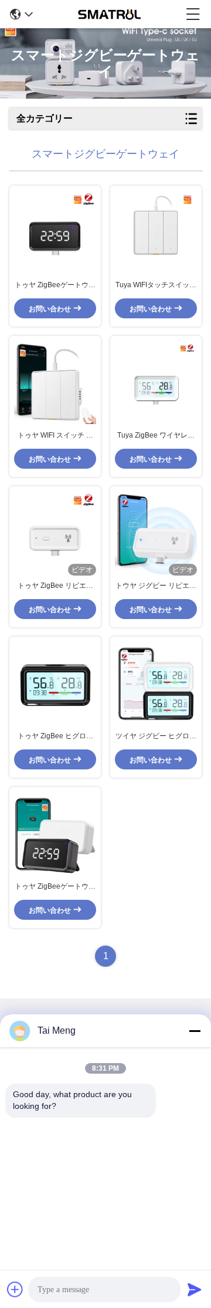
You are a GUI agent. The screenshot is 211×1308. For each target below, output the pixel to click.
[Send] (194, 1289)
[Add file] (15, 1289)
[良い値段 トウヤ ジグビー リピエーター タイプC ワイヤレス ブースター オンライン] (156, 533)
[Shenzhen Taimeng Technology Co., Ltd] (109, 14)
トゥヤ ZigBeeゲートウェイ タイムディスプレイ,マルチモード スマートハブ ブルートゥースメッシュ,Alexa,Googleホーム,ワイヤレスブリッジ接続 (55, 285)
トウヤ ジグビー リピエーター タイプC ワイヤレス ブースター (155, 586)
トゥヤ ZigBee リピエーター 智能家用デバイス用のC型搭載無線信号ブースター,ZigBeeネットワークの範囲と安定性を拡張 (55, 586)
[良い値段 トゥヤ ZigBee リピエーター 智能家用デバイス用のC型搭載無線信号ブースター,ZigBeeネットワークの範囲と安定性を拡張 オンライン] (55, 533)
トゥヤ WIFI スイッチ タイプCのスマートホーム (55, 436)
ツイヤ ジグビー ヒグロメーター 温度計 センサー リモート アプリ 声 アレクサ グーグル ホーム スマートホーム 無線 (155, 736)
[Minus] (195, 1031)
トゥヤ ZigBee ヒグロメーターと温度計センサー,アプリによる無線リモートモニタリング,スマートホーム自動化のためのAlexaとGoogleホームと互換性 (55, 736)
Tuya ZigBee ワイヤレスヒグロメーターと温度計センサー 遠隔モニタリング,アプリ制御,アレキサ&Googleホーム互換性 (156, 436)
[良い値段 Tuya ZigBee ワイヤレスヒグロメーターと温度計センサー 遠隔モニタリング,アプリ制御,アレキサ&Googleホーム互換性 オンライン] (156, 383)
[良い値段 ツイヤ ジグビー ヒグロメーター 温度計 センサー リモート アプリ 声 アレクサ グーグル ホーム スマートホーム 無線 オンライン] (156, 684)
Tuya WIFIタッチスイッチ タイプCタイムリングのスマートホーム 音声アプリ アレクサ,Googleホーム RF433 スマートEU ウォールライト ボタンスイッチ (155, 285)
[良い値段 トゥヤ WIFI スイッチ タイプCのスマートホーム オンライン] (55, 383)
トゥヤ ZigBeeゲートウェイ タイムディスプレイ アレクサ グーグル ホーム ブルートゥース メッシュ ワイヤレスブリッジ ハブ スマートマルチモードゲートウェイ (55, 887)
